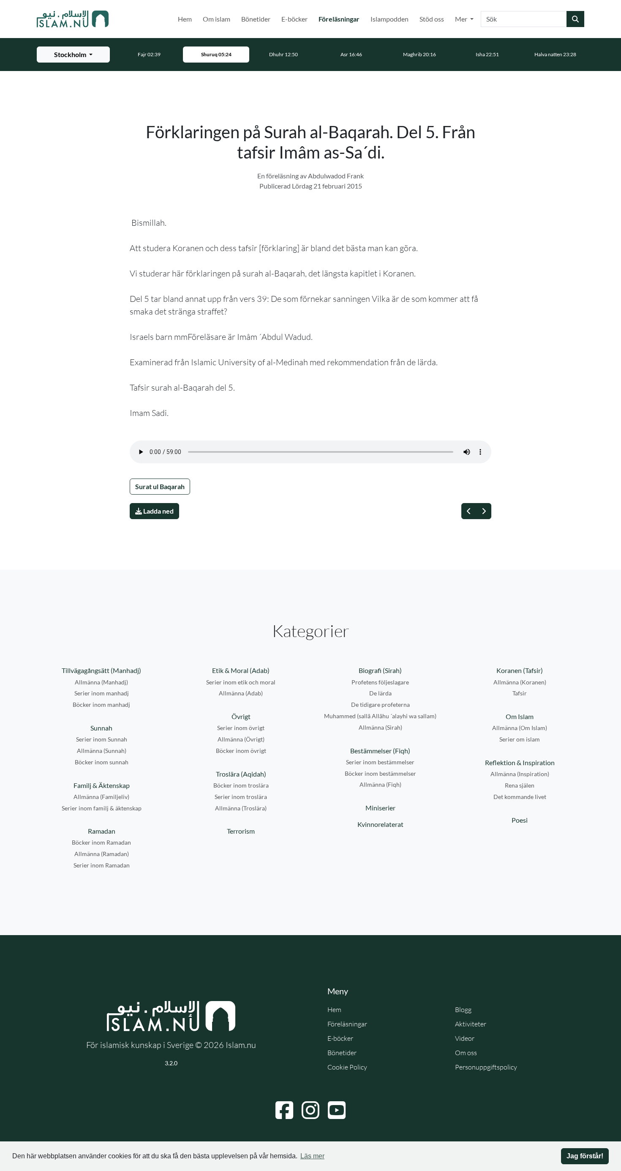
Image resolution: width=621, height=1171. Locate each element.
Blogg (463, 1009)
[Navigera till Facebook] (284, 1110)
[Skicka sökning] (575, 19)
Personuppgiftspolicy (486, 1067)
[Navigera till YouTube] (337, 1110)
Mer (461, 19)
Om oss (466, 1052)
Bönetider (255, 19)
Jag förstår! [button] (585, 1156)
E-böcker (294, 19)
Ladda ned (158, 511)
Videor (464, 1038)
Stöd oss (431, 19)
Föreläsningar (341, 18)
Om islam (216, 19)
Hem (185, 19)
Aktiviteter (470, 1024)
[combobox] (524, 19)
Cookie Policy (347, 1067)
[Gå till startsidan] (73, 19)
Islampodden (389, 19)
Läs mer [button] (312, 1156)
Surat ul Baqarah (160, 486)
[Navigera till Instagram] (310, 1110)
